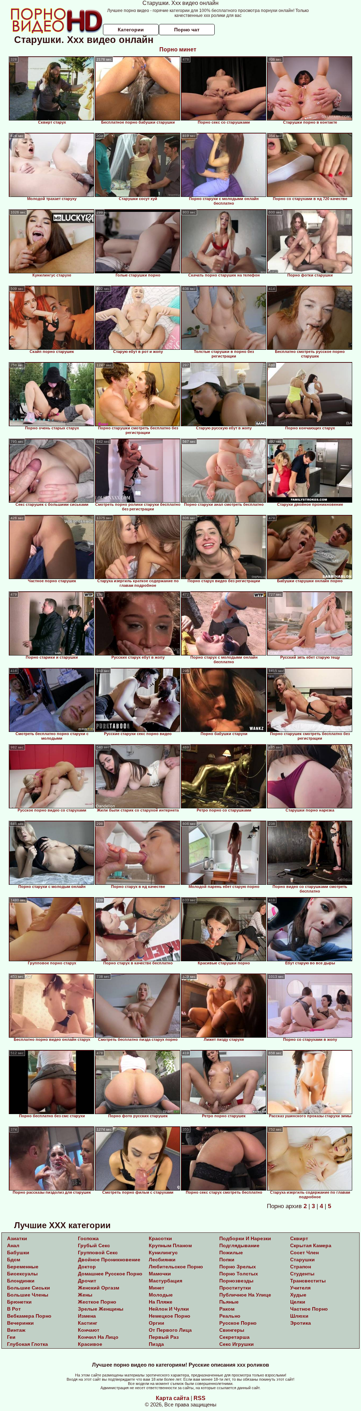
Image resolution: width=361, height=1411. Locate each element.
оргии (156, 1323)
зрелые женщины (100, 1309)
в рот (14, 1309)
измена (87, 1316)
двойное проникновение (109, 1259)
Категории (131, 29)
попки (226, 1259)
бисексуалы (22, 1273)
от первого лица (170, 1330)
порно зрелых (237, 1266)
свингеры (231, 1330)
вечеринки (20, 1323)
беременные (22, 1266)
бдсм (13, 1259)
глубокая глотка (27, 1344)
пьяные (229, 1302)
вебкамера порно (29, 1316)
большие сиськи (28, 1288)
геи (11, 1337)
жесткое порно (97, 1302)
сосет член (304, 1252)
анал (13, 1245)
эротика (300, 1323)
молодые (161, 1295)
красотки (160, 1238)
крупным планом (170, 1245)
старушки (302, 1259)
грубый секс (94, 1245)
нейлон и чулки (169, 1309)
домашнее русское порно (110, 1273)
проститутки (235, 1288)
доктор (87, 1266)
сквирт (299, 1238)
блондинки (21, 1280)
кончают (88, 1330)
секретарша (234, 1337)
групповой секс (98, 1252)
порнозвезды (236, 1280)
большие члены (27, 1295)
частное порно (309, 1309)
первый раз (164, 1337)
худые (298, 1295)
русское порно (238, 1323)
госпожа (88, 1238)
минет (156, 1288)
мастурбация (165, 1280)
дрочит (87, 1280)
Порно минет (177, 49)
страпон (300, 1266)
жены (85, 1295)
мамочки (160, 1273)
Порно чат (187, 29)
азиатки (17, 1238)
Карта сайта (172, 1398)
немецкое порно (169, 1316)
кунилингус (163, 1252)
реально (229, 1316)
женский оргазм (98, 1288)
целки (297, 1302)
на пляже (160, 1302)
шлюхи (299, 1316)
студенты (302, 1273)
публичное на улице (245, 1295)
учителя (300, 1288)
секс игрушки (236, 1344)
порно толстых (238, 1273)
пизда (156, 1344)
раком (226, 1309)
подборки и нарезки (245, 1238)
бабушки (18, 1252)
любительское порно (176, 1266)
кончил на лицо (98, 1337)
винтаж (16, 1330)
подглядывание (239, 1245)
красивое (90, 1344)
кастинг (87, 1323)
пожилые (231, 1252)
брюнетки (19, 1302)
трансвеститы (308, 1280)
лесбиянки (162, 1259)
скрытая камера (310, 1245)
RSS (200, 1398)
